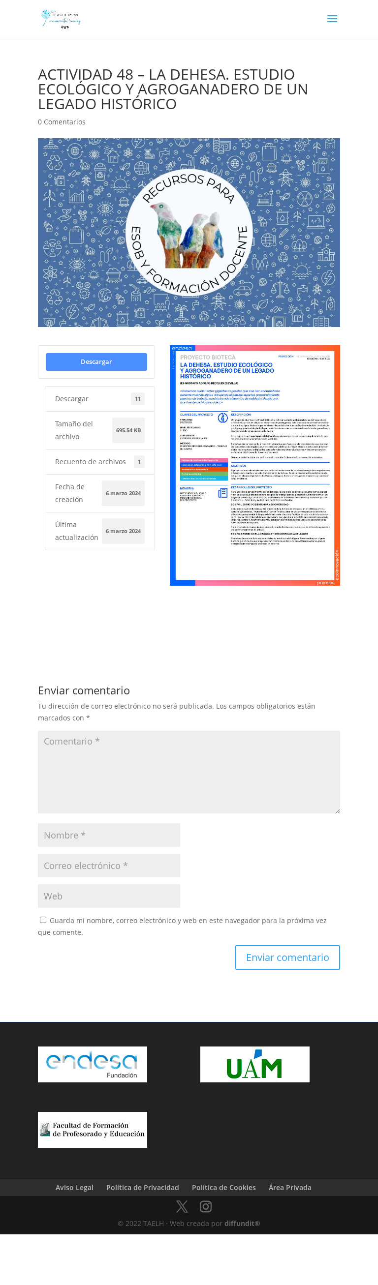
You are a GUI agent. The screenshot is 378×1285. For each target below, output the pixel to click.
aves (181, 600)
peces (182, 630)
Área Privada (290, 1187)
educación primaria (198, 615)
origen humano (300, 615)
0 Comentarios (62, 121)
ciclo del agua (220, 600)
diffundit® (242, 1223)
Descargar (96, 361)
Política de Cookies (224, 1187)
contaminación (271, 600)
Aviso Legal (75, 1187)
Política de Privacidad (142, 1187)
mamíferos (252, 615)
